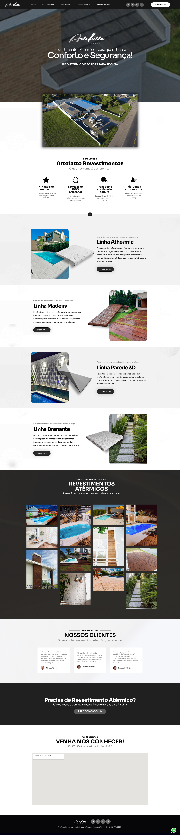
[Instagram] (133, 5)
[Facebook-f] (128, 5)
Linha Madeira (65, 5)
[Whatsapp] (137, 5)
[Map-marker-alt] (142, 5)
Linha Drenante (103, 5)
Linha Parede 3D (84, 5)
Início (33, 5)
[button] (90, 120)
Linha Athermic (47, 5)
